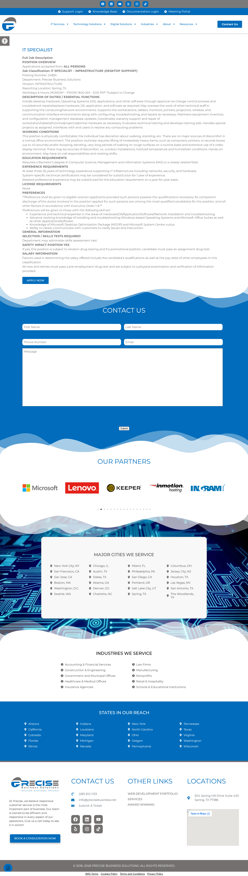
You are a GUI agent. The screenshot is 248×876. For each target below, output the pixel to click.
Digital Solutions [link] (121, 24)
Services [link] (135, 799)
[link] (4, 41)
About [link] (167, 24)
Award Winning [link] (141, 804)
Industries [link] (147, 24)
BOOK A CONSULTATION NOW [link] (35, 838)
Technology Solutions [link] (87, 24)
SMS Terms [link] (91, 873)
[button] (26, 488)
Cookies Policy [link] (109, 873)
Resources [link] (186, 24)
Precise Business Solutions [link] (61, 79)
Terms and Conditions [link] (132, 873)
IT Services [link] (57, 24)
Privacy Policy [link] (155, 873)
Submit (124, 428)
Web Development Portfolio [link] (153, 793)
